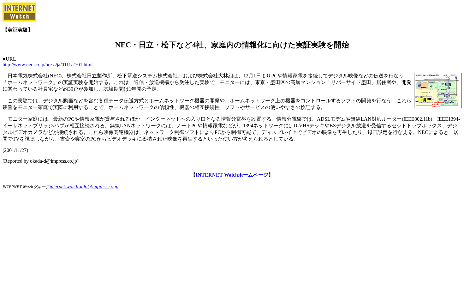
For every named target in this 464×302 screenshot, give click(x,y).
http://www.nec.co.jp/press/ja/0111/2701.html (47, 64)
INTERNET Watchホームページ (232, 175)
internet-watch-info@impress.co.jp (84, 186)
